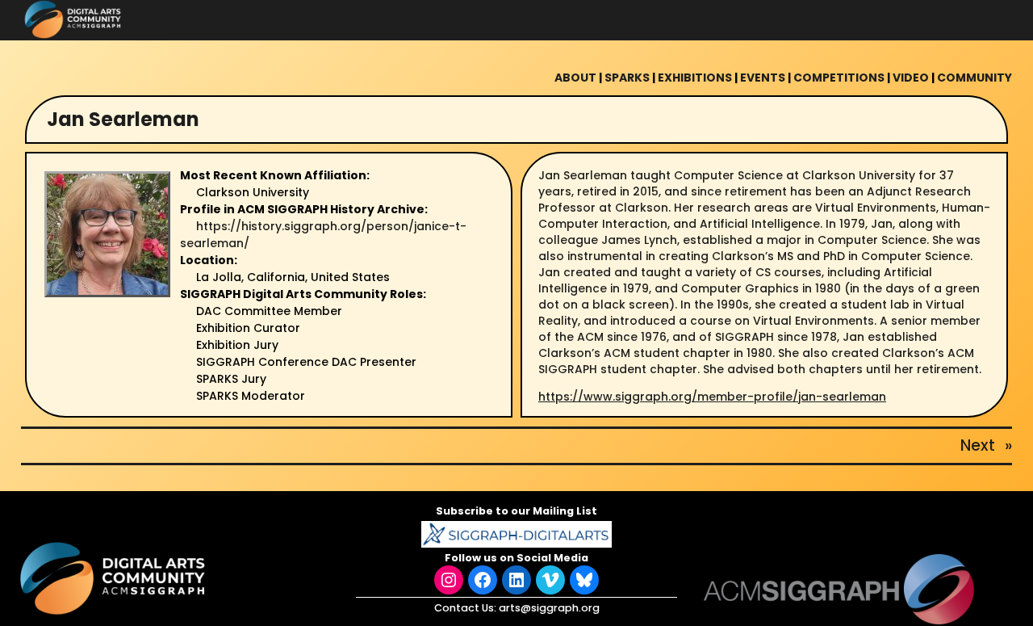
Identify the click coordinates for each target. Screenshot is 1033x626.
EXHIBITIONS (695, 77)
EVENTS (762, 77)
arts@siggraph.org (549, 608)
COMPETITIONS (839, 77)
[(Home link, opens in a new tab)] (114, 578)
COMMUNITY (974, 77)
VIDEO (911, 77)
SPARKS (627, 77)
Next (977, 445)
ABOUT (575, 77)
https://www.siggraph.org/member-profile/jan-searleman (712, 397)
